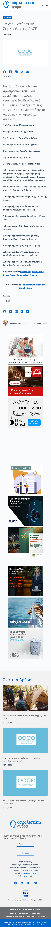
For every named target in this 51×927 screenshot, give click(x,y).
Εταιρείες (7, 17)
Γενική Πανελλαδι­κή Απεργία (23, 275)
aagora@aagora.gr (28, 873)
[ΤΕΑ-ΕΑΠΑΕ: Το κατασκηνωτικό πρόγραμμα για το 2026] (25, 698)
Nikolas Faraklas (11, 924)
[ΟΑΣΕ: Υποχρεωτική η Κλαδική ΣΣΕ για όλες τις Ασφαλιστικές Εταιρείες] (25, 740)
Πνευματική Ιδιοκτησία (32, 910)
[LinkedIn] (18, 72)
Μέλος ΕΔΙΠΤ (36, 913)
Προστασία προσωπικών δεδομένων (20, 916)
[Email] (29, 72)
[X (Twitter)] (12, 72)
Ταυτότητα (41, 916)
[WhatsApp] (23, 72)
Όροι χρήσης (15, 910)
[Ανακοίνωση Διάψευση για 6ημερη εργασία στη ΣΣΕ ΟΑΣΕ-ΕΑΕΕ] (25, 783)
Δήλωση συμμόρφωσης (19, 913)
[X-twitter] (22, 883)
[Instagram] (29, 883)
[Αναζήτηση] (42, 5)
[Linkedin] (35, 883)
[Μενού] (47, 5)
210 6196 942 (27, 876)
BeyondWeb (41, 924)
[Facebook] (6, 72)
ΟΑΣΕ (7, 301)
